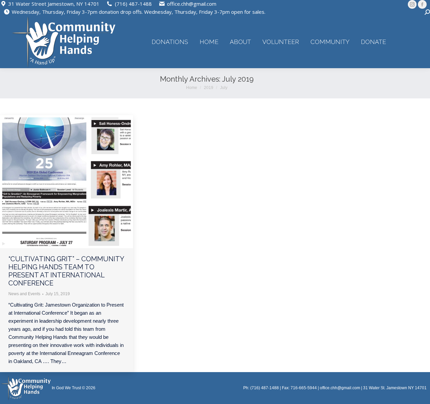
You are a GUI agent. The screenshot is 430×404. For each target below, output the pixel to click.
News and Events (24, 293)
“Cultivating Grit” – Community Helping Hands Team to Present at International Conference (66, 271)
